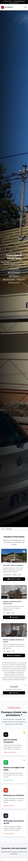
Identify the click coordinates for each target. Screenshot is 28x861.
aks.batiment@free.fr (20, 1)
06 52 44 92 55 (8, 1)
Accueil (3, 529)
